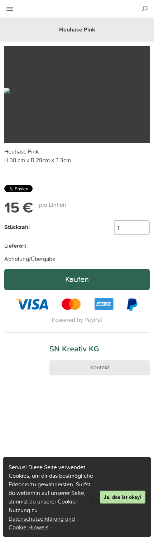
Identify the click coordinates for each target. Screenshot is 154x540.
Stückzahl (17, 227)
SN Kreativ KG (74, 348)
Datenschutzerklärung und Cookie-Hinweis (42, 523)
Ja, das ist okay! (122, 497)
